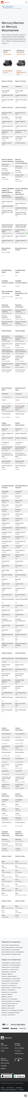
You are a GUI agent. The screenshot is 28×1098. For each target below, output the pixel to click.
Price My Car (18, 1050)
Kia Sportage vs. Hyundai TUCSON (11, 963)
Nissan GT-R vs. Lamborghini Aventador (12, 1010)
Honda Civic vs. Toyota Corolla (10, 969)
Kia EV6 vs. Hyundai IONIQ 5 (9, 976)
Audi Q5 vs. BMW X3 (7, 974)
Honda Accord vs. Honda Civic (10, 1003)
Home (3, 6)
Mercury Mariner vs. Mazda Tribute (11, 954)
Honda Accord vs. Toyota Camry (10, 967)
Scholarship (4, 1065)
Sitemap (2, 1087)
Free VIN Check (5, 1048)
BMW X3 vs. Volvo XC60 (8, 1008)
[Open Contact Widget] (25, 1095)
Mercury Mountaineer (8, 7)
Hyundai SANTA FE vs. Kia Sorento (11, 981)
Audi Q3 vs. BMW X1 (7, 994)
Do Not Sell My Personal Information (9, 1089)
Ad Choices (21, 1089)
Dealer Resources (19, 1053)
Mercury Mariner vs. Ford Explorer (11, 949)
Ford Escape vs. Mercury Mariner (10, 945)
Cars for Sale (4, 1045)
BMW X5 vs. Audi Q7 (7, 996)
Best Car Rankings (19, 1048)
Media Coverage (5, 1063)
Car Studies (17, 1045)
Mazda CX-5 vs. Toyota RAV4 (9, 999)
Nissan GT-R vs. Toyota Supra (10, 983)
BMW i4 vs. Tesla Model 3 (8, 990)
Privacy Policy (19, 1087)
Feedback (3, 1068)
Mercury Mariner (10, 6)
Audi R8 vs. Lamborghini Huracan (11, 1012)
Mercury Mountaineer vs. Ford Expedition (13, 952)
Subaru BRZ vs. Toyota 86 (9, 972)
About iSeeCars (5, 1060)
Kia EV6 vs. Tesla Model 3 (8, 1015)
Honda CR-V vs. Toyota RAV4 (9, 992)
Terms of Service (10, 1087)
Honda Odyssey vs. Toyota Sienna (11, 978)
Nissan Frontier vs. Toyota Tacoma (11, 987)
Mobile (2, 1050)
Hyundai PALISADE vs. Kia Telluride (11, 1001)
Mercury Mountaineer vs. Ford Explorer (12, 947)
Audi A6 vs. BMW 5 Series (8, 1006)
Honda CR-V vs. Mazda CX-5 (9, 985)
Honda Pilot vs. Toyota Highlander (11, 965)
